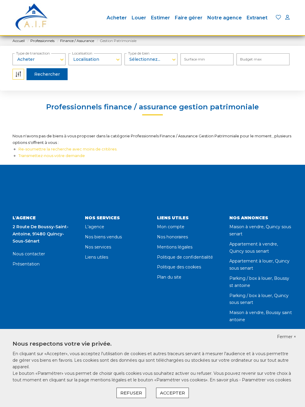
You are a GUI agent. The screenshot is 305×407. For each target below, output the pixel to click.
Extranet (257, 18)
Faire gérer (189, 18)
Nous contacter (29, 254)
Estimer (160, 18)
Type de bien (139, 53)
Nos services (98, 247)
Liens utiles (96, 257)
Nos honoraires (172, 237)
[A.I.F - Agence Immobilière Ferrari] (31, 18)
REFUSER (131, 393)
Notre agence (224, 18)
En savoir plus (224, 380)
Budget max (251, 59)
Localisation (82, 53)
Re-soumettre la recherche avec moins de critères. (67, 149)
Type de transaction (33, 53)
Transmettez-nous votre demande (51, 155)
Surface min (194, 59)
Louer (139, 18)
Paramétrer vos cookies (266, 380)
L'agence (94, 226)
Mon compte (170, 226)
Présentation (26, 264)
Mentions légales (174, 247)
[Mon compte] (287, 18)
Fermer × (286, 336)
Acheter (117, 18)
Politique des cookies (179, 267)
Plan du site (169, 277)
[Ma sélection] (278, 18)
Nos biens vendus (103, 237)
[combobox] (39, 59)
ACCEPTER (172, 393)
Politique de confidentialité (185, 257)
